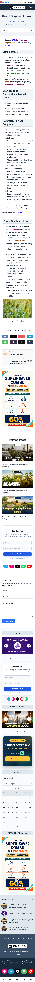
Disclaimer (17, 954)
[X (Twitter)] (13, 336)
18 (8, 812)
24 (4, 817)
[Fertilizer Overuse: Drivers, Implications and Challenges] (17, 452)
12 (12, 808)
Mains (18, 941)
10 (4, 808)
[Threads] (21, 342)
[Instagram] (4, 971)
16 (30, 808)
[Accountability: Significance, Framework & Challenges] (4, 928)
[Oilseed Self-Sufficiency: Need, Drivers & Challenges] (17, 479)
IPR (29, 952)
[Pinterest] (21, 336)
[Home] (10, 21)
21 (21, 812)
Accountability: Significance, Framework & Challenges (18, 928)
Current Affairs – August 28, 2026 (20, 913)
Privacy (11, 952)
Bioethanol (11, 25)
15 (25, 808)
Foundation (5, 938)
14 (21, 808)
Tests (12, 938)
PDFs (23, 938)
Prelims (29, 938)
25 (8, 817)
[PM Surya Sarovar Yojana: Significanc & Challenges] (4, 906)
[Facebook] (5, 336)
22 (26, 812)
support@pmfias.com (13, 962)
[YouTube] (30, 971)
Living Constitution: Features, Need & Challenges (21, 921)
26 (13, 817)
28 (21, 817)
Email (5, 596)
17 (4, 812)
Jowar (27, 25)
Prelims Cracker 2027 (10, 2)
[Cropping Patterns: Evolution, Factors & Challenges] (17, 505)
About (5, 952)
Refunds (24, 952)
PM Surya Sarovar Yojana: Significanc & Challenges (18, 906)
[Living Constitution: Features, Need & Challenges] (4, 921)
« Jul (16, 826)
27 (17, 817)
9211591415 (29, 962)
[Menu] (3, 7)
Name (5, 590)
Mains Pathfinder (17, 707)
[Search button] (32, 30)
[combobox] (15, 30)
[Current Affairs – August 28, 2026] (17, 645)
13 (17, 808)
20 (17, 812)
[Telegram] (30, 336)
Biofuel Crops (20, 25)
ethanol (8, 252)
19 (12, 812)
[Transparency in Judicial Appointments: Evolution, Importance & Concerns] (17, 719)
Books (18, 938)
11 (8, 808)
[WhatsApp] (5, 342)
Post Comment (8, 621)
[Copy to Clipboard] (30, 342)
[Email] (13, 342)
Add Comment (8, 603)
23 (30, 812)
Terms (17, 952)
